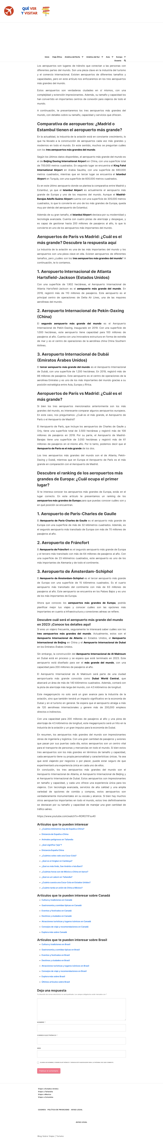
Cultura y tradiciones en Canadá (57, 900)
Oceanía (117, 60)
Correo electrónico (47, 1035)
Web (39, 1048)
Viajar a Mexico (44, 1094)
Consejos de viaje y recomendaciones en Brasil (64, 971)
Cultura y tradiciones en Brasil (56, 944)
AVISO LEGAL (77, 1110)
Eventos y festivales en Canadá (57, 911)
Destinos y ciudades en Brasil (56, 960)
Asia (108, 57)
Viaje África (57, 57)
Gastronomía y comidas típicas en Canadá (62, 905)
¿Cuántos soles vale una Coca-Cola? (59, 855)
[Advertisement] (81, 39)
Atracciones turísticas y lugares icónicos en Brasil (65, 966)
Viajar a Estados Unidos (48, 1089)
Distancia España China (53, 850)
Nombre (41, 1022)
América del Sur (93, 57)
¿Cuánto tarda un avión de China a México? (62, 888)
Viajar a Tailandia (45, 1092)
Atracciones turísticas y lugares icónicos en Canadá (66, 921)
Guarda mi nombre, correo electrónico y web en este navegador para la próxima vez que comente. (77, 1062)
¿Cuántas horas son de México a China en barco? (65, 872)
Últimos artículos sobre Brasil (56, 982)
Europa (119, 57)
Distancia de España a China (55, 834)
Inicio (47, 57)
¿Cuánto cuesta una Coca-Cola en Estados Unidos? (66, 882)
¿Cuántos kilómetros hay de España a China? (63, 829)
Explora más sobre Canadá (54, 932)
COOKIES (42, 1110)
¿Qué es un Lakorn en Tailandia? (57, 877)
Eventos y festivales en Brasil (56, 955)
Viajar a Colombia (45, 1097)
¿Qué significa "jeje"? (52, 845)
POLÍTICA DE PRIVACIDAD (58, 1110)
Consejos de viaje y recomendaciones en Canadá (65, 927)
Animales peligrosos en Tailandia (57, 839)
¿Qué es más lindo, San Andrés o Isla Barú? (62, 866)
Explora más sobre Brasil (53, 976)
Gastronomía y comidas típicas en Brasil (61, 949)
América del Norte (72, 57)
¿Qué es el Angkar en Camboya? (57, 861)
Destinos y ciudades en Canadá (57, 916)
